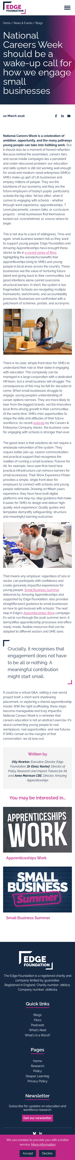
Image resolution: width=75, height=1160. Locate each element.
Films (37, 1020)
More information (43, 1144)
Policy (37, 1071)
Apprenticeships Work (39, 613)
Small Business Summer (41, 590)
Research (37, 1066)
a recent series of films (41, 252)
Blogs (39, 23)
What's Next (37, 1030)
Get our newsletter (37, 1118)
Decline (47, 1153)
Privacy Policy (38, 1081)
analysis (39, 423)
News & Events (23, 23)
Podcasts (37, 1025)
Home (7, 23)
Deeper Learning (37, 1076)
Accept (28, 1153)
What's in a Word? (37, 1035)
